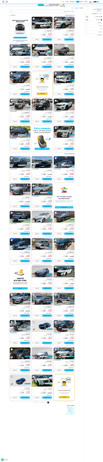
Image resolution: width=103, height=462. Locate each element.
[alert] (57, 29)
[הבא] (56, 23)
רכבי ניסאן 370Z (71, 409)
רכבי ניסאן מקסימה (70, 408)
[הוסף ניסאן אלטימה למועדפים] (33, 349)
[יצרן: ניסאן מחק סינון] (97, 11)
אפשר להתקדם (64, 207)
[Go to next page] (34, 402)
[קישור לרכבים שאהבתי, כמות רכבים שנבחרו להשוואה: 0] (3, 2)
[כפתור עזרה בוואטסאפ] (2, 459)
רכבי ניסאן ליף (71, 412)
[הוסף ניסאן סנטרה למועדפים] (33, 158)
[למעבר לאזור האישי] (7, 2)
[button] (72, 2)
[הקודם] (72, 23)
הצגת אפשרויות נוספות (70, 413)
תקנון (66, 41)
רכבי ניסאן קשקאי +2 (70, 407)
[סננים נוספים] (97, 35)
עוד (63, 1)
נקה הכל (95, 9)
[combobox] (43, 11)
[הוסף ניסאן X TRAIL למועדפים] (55, 18)
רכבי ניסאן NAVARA (70, 411)
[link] (64, 22)
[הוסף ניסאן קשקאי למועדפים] (33, 18)
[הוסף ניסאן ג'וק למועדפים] (55, 45)
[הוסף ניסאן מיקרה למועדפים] (11, 73)
